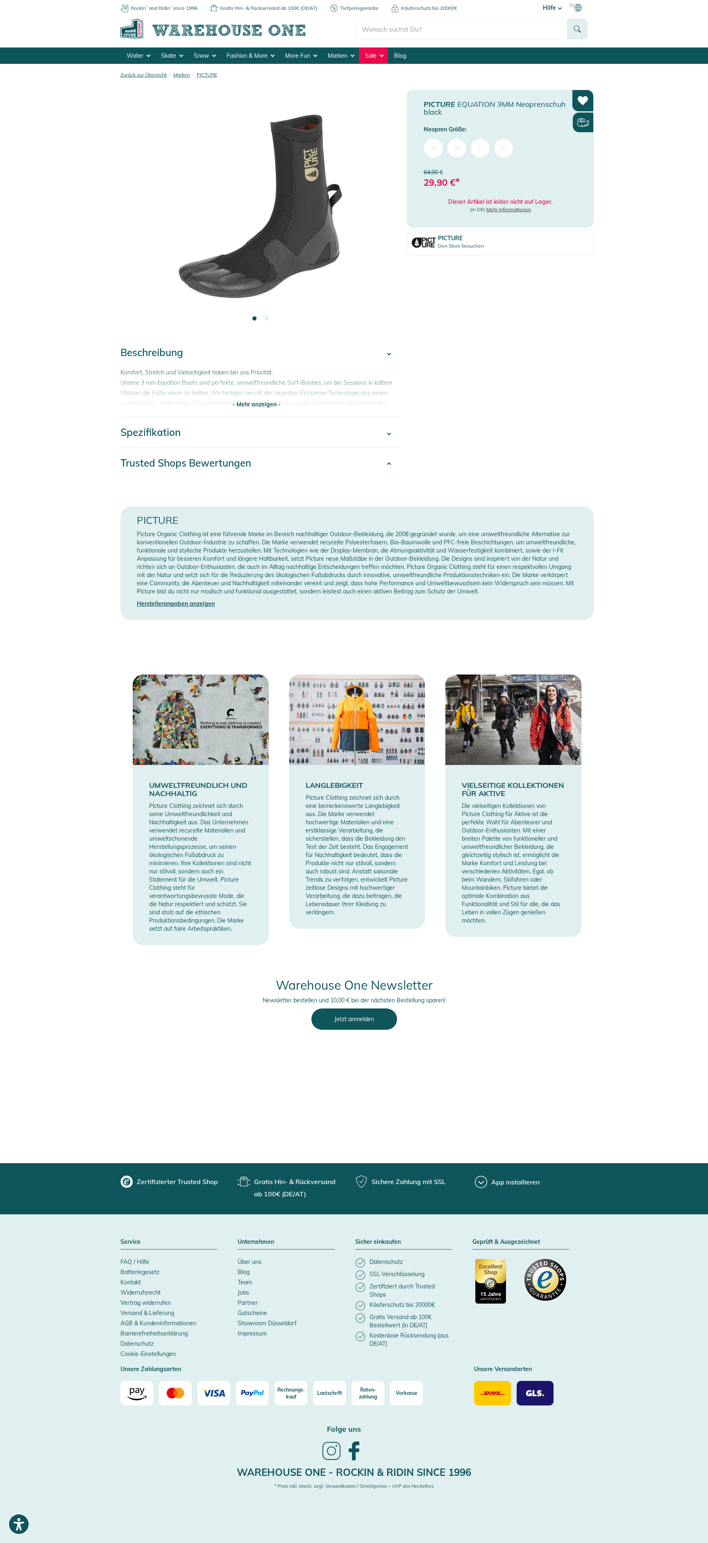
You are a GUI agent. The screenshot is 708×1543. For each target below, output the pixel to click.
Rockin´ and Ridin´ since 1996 (164, 8)
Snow (202, 55)
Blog (400, 55)
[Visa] (213, 1393)
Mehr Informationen (508, 209)
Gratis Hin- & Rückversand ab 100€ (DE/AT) (269, 8)
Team (245, 1282)
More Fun (298, 55)
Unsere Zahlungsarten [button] (150, 1369)
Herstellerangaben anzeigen (176, 603)
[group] (169, 1181)
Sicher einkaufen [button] (378, 1242)
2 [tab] (267, 319)
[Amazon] (136, 1393)
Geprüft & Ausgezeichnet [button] (506, 1242)
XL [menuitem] (503, 148)
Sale (371, 55)
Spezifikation (150, 432)
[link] (331, 1459)
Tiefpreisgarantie (359, 8)
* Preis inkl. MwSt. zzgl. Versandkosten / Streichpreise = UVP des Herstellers (354, 1486)
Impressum (252, 1333)
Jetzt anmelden (354, 1019)
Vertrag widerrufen (145, 1302)
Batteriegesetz (139, 1272)
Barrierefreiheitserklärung (154, 1333)
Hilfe (550, 7)
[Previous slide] (135, 211)
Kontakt (130, 1282)
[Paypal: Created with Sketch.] (252, 1393)
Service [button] (130, 1242)
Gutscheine (252, 1313)
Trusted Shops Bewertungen (185, 463)
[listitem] (403, 1263)
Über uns (249, 1262)
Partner (248, 1302)
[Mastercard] (175, 1393)
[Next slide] (386, 211)
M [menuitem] (456, 148)
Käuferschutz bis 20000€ (429, 8)
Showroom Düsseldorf (267, 1323)
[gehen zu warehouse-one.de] (237, 37)
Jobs (243, 1292)
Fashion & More (248, 55)
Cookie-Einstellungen (148, 1354)
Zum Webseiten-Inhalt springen (41, 4)
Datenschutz (137, 1343)
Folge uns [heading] (344, 1429)
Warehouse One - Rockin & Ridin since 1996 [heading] (354, 1472)
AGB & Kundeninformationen (158, 1323)
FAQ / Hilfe (134, 1262)
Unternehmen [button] (256, 1242)
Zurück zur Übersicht (143, 75)
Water (136, 55)
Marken (338, 55)
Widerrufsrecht (140, 1292)
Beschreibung (151, 352)
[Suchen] (577, 29)
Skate (169, 55)
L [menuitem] (480, 148)
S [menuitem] (434, 148)
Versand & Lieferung (147, 1313)
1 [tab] (254, 319)
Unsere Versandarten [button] (503, 1369)
